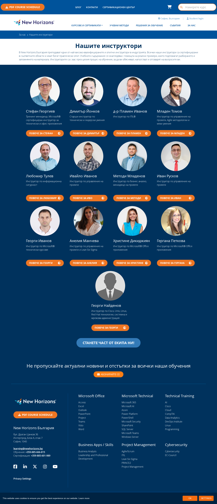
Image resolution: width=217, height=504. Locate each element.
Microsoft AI (128, 406)
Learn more (84, 498)
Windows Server (130, 437)
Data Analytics (172, 417)
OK (190, 498)
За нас (192, 25)
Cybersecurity (172, 451)
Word (81, 429)
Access (82, 402)
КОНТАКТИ (92, 7)
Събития (175, 25)
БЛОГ (78, 7)
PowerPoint (84, 414)
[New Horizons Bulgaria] (33, 22)
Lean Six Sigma (129, 459)
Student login (196, 18)
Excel (81, 406)
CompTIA (170, 414)
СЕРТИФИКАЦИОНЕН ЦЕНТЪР (119, 7)
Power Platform (130, 414)
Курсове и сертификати (86, 25)
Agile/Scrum (128, 451)
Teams (81, 421)
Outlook (82, 410)
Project (82, 417)
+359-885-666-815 (35, 452)
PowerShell (127, 417)
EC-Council (170, 455)
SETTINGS (206, 498)
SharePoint (127, 425)
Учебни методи (119, 25)
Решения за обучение (149, 25)
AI (166, 402)
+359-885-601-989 (40, 455)
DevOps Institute (173, 421)
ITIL (123, 455)
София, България (170, 18)
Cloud (168, 410)
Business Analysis (87, 451)
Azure (125, 410)
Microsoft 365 (129, 402)
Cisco (168, 406)
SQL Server (127, 429)
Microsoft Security (131, 421)
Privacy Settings (22, 478)
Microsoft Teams (130, 433)
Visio (80, 425)
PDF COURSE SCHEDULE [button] (24, 7)
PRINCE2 (126, 462)
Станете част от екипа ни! (108, 342)
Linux (168, 425)
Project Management (132, 466)
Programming (172, 429)
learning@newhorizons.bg (28, 448)
